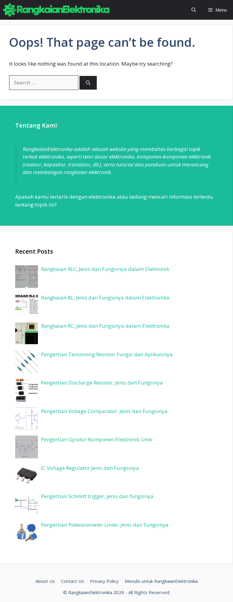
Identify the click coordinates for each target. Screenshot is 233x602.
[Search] (88, 83)
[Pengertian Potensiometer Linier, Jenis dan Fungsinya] (26, 533)
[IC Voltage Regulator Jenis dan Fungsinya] (26, 476)
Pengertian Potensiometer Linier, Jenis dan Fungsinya (104, 524)
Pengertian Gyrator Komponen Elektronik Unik (96, 439)
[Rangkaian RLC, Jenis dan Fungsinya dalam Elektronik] (26, 277)
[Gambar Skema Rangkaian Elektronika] (56, 10)
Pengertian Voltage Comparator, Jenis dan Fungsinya (104, 411)
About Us (45, 581)
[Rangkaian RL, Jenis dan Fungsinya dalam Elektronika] (26, 306)
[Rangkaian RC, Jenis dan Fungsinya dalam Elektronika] (26, 334)
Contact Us (72, 581)
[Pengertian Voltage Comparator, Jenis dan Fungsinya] (26, 419)
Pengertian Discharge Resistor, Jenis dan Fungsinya (102, 382)
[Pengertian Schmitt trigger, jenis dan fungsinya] (26, 504)
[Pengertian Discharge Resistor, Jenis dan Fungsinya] (26, 391)
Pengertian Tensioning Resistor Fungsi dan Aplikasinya (107, 354)
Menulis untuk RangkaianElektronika (161, 581)
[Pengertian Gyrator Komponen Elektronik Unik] (26, 448)
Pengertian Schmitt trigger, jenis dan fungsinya (97, 496)
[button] (193, 10)
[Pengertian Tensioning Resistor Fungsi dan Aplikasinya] (26, 363)
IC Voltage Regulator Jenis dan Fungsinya (90, 467)
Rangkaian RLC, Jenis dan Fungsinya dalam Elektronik (105, 268)
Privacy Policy (104, 581)
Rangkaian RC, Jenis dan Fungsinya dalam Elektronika (105, 325)
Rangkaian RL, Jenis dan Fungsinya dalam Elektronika (105, 297)
